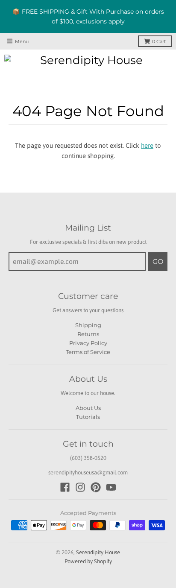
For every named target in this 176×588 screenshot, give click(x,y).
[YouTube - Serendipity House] (111, 487)
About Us (88, 407)
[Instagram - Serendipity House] (80, 487)
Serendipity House (98, 552)
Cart (159, 41)
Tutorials (88, 416)
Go (158, 261)
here (147, 145)
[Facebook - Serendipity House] (65, 487)
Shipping (88, 325)
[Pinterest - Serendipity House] (96, 487)
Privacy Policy (88, 342)
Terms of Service (88, 351)
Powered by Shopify (88, 561)
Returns (88, 334)
